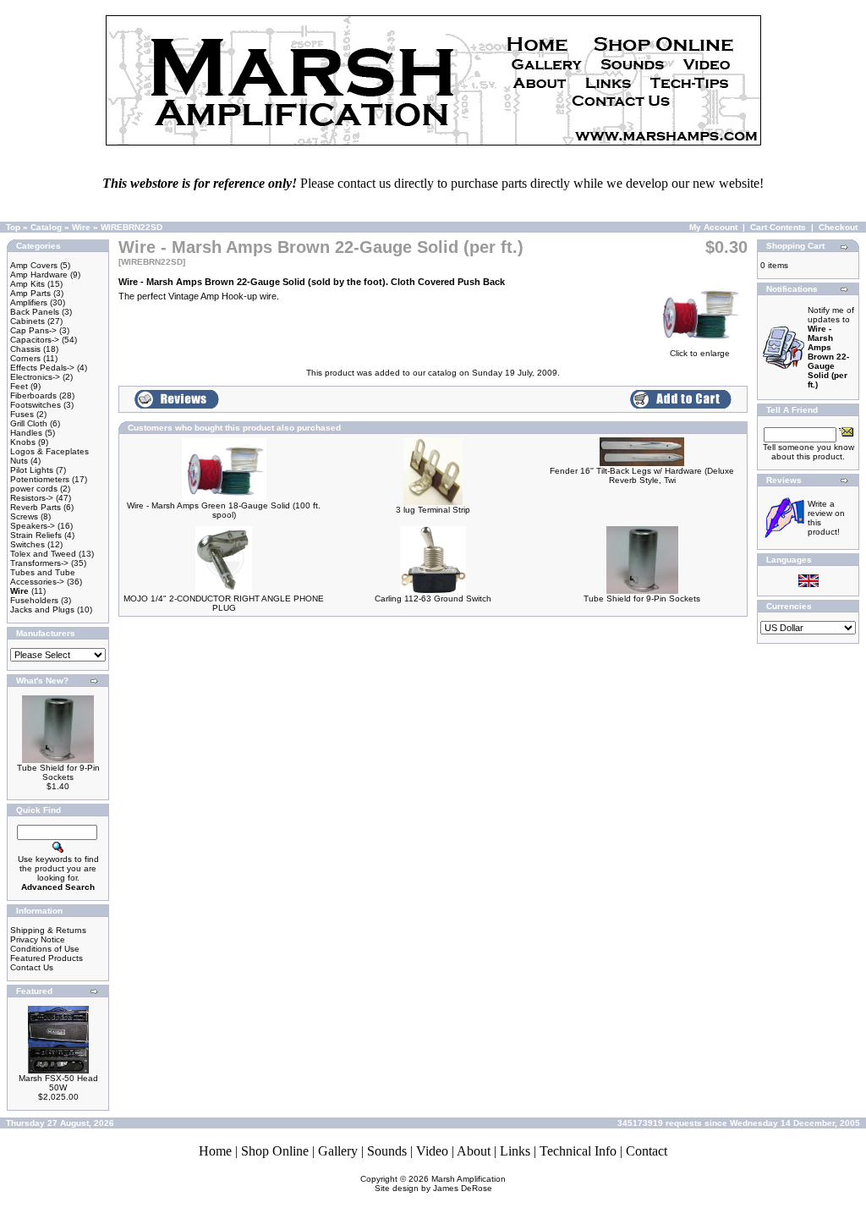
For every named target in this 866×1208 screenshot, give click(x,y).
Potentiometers (39, 479)
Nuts (19, 460)
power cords (34, 488)
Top (13, 227)
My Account (713, 227)
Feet (19, 386)
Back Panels (34, 311)
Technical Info (578, 1151)
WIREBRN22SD (131, 227)
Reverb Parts (35, 507)
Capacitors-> (34, 339)
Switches (27, 544)
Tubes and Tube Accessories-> (42, 577)
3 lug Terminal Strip (433, 509)
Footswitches (35, 404)
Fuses (22, 414)
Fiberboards (33, 395)
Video (432, 1151)
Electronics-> (35, 377)
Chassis (25, 349)
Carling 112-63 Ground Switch (433, 598)
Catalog (46, 227)
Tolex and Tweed (43, 553)
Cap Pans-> (33, 330)
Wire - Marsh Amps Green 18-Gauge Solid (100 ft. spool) (224, 510)
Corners (25, 358)
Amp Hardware (39, 274)
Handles (26, 432)
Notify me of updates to (831, 347)
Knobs (23, 442)
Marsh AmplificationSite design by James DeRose (441, 1183)
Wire (81, 227)
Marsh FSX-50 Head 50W (58, 1082)
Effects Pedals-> (42, 367)
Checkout (838, 227)
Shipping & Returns (48, 930)
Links (515, 1151)
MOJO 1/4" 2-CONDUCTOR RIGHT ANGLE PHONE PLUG (223, 603)
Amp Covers (34, 265)
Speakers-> (32, 525)
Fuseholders (34, 600)
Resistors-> (31, 497)
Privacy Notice (37, 939)
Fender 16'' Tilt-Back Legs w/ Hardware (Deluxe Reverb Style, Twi (642, 475)
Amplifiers (28, 302)
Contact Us (31, 967)
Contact (646, 1151)
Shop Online (275, 1151)
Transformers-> (39, 563)
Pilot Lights (31, 470)
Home (215, 1151)
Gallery (338, 1151)
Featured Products (46, 958)
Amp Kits (27, 283)
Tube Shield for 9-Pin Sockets (58, 772)
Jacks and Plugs (42, 609)
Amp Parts (30, 293)
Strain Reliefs (36, 535)
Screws (24, 516)
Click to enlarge (700, 353)
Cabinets (27, 321)
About (474, 1151)
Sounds (387, 1151)
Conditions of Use (44, 948)
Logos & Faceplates (49, 451)
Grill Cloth (28, 423)
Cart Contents (778, 227)
